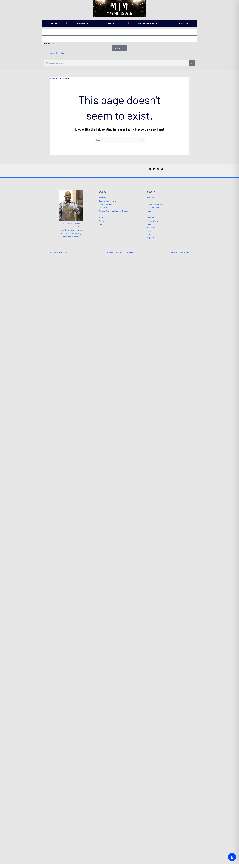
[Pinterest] (162, 169)
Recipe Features (146, 23)
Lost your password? (50, 53)
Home (54, 23)
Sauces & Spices (153, 221)
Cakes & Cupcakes (105, 204)
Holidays (102, 218)
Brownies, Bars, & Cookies (108, 201)
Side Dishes (151, 228)
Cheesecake (103, 208)
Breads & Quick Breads (155, 204)
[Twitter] (154, 169)
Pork (148, 214)
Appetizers (150, 198)
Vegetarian (150, 237)
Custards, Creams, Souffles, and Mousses (113, 211)
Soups (149, 231)
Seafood (150, 224)
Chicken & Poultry (153, 208)
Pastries (102, 221)
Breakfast (102, 198)
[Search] (192, 63)
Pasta (149, 211)
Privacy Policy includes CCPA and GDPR (119, 252)
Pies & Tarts (103, 224)
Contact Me (182, 23)
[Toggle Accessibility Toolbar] (232, 857)
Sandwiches (151, 218)
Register (61, 53)
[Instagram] (158, 169)
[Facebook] (149, 169)
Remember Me (49, 43)
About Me (80, 23)
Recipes (112, 23)
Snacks (149, 234)
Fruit (100, 214)
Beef (148, 201)
